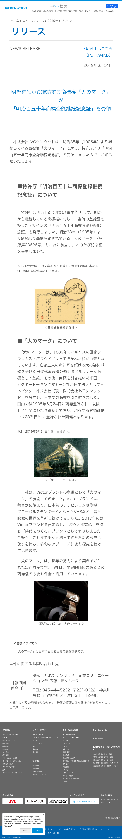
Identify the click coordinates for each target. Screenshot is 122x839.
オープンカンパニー (39, 774)
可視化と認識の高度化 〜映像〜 (104, 757)
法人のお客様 (48, 11)
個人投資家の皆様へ (69, 734)
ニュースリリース (33, 20)
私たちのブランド (8, 740)
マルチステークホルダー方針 (12, 773)
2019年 (53, 20)
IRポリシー (66, 770)
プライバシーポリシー (46, 829)
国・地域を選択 (114, 818)
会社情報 (58, 11)
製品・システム (106, 802)
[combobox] (82, 6)
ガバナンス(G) (37, 743)
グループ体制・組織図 (10, 758)
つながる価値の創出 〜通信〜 (103, 754)
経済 (34, 746)
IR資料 (65, 746)
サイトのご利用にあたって (88, 829)
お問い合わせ (98, 738)
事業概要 (5, 746)
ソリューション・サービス (110, 799)
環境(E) (35, 749)
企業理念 (5, 737)
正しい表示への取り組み (52, 833)
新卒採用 (36, 765)
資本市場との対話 (69, 758)
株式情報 (66, 755)
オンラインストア (77, 795)
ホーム (15, 20)
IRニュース (66, 740)
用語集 (65, 781)
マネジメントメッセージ (10, 734)
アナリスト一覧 (68, 773)
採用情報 (36, 761)
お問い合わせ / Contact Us (104, 11)
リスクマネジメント (9, 767)
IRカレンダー (67, 743)
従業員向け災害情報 (114, 837)
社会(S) (35, 752)
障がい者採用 (37, 771)
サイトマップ (105, 829)
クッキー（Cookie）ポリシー (66, 829)
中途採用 (36, 768)
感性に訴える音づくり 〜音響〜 (104, 760)
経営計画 (5, 743)
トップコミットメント (40, 734)
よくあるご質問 (68, 775)
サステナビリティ (85, 11)
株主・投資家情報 (70, 11)
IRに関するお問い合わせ (71, 778)
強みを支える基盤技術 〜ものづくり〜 (106, 763)
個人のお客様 (37, 11)
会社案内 (5, 752)
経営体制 (5, 755)
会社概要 (5, 749)
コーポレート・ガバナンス (11, 761)
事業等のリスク (7, 764)
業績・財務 (66, 752)
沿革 (3, 770)
